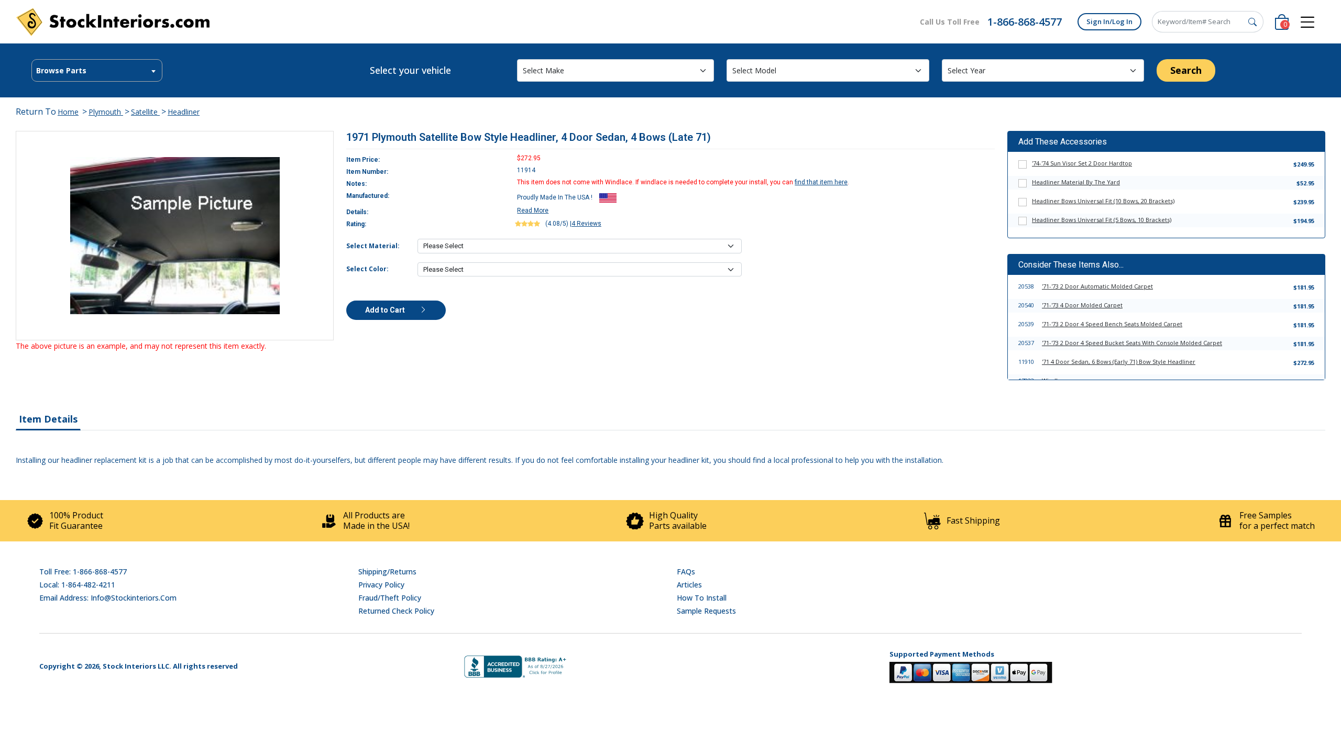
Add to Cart (385, 310)
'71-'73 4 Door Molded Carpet (1082, 305)
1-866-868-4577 (1024, 22)
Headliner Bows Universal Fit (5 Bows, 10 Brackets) (1101, 220)
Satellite (145, 112)
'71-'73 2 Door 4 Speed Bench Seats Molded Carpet (1112, 324)
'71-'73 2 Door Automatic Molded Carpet (1097, 286)
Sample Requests (706, 611)
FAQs (686, 571)
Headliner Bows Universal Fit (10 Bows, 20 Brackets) (1103, 201)
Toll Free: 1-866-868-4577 (83, 571)
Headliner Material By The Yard (1076, 182)
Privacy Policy (381, 585)
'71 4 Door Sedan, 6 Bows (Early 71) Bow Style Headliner (1118, 361)
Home (68, 112)
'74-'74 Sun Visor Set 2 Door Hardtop (1082, 163)
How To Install (702, 598)
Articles (689, 585)
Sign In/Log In (1109, 21)
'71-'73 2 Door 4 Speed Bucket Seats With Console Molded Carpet (1132, 343)
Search (1186, 70)
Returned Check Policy (396, 611)
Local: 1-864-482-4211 (77, 585)
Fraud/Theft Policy (389, 598)
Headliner (184, 112)
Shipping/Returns (387, 571)
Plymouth (106, 112)
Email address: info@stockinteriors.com (108, 598)
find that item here (821, 182)
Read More (532, 210)
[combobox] (96, 70)
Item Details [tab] (48, 419)
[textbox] (97, 70)
